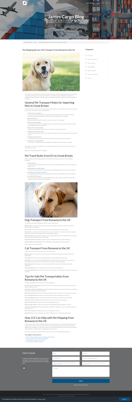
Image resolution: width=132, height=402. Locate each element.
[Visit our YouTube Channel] (24, 368)
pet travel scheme (37, 244)
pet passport (47, 257)
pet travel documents (34, 150)
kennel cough (56, 304)
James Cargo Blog (90, 3)
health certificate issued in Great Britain (40, 173)
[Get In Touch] (103, 3)
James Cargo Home (28, 42)
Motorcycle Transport (92, 74)
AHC (46, 170)
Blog (35, 42)
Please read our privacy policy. (81, 385)
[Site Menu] (109, 3)
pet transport (74, 327)
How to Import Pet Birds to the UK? (34, 341)
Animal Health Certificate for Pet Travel (35, 340)
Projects (89, 78)
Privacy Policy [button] (42, 399)
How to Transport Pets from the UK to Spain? (37, 338)
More (98, 3)
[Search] (106, 3)
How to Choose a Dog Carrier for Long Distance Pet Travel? (40, 337)
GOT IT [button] (124, 399)
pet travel (60, 331)
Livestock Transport (92, 59)
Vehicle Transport (91, 70)
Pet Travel (89, 55)
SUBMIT (81, 381)
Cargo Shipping (91, 66)
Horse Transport (91, 63)
